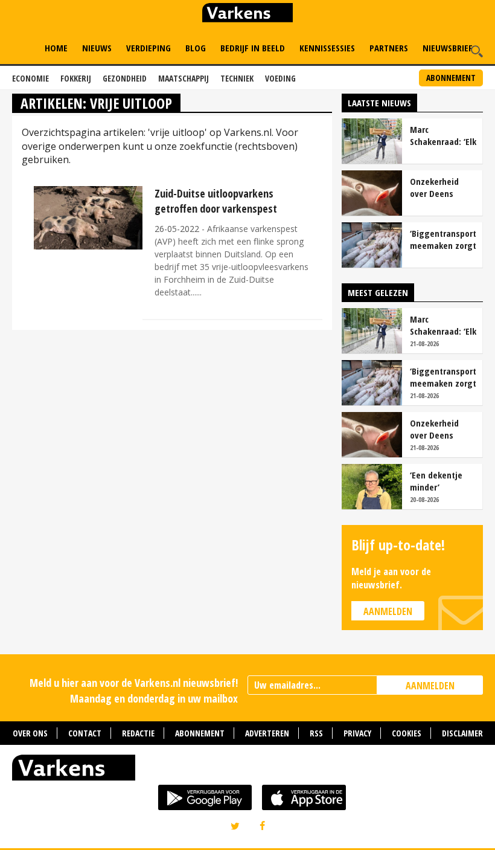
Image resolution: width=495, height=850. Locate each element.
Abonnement (451, 77)
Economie (30, 78)
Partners (388, 48)
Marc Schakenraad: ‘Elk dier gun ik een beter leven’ (443, 135)
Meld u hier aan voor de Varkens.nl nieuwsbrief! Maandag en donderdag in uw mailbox (134, 690)
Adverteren (267, 733)
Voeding (280, 78)
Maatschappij (183, 78)
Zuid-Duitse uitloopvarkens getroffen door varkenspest (216, 201)
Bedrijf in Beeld (252, 48)
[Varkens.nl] (247, 770)
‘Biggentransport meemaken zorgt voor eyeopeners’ (443, 239)
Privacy (357, 733)
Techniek (237, 78)
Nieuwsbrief (448, 48)
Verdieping (148, 48)
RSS (316, 733)
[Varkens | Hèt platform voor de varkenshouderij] (247, 14)
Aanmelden (387, 611)
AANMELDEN (430, 685)
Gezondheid (125, 78)
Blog (195, 48)
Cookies (406, 733)
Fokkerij (75, 78)
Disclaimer (462, 733)
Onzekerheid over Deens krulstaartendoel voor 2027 (442, 187)
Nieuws (97, 48)
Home (56, 48)
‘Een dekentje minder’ (436, 481)
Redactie (138, 733)
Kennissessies (327, 48)
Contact (84, 733)
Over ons (30, 733)
